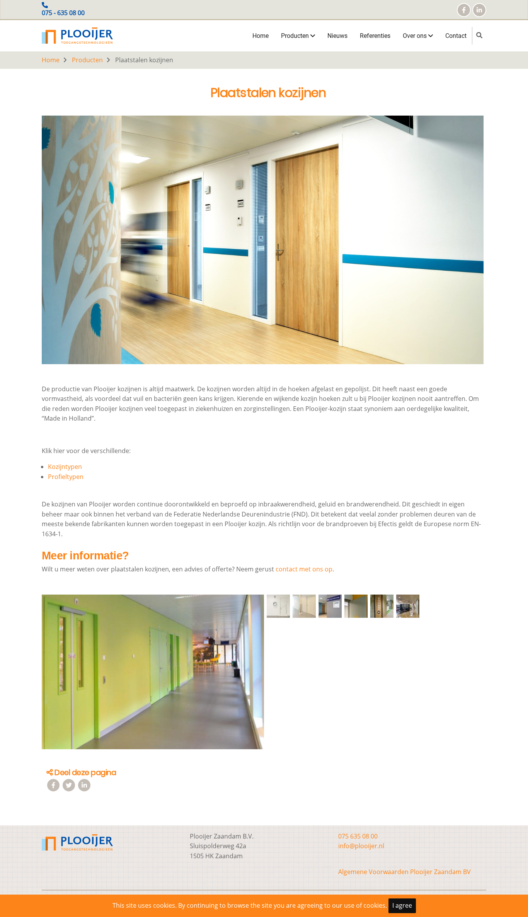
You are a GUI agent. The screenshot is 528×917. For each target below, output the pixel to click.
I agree (402, 905)
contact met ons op (304, 569)
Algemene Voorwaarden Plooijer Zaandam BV (404, 872)
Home (260, 35)
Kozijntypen (65, 466)
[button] (153, 675)
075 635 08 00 (358, 836)
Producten (295, 35)
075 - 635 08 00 (63, 13)
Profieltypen (65, 476)
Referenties (375, 35)
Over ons (415, 35)
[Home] (77, 35)
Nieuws (337, 35)
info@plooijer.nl (361, 846)
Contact (456, 35)
